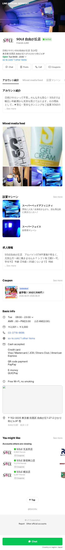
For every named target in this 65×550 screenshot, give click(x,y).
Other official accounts (36, 523)
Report (22, 523)
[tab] (11, 80)
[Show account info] (47, 39)
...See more (10, 108)
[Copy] (20, 421)
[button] (24, 67)
